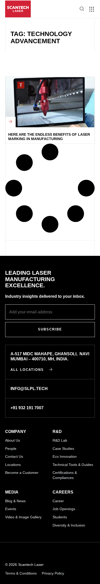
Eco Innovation (65, 456)
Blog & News (15, 501)
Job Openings (64, 509)
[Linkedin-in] (7, 552)
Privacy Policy (53, 573)
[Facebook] (45, 552)
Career (58, 501)
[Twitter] (57, 552)
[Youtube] (20, 552)
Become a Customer (21, 473)
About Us (12, 440)
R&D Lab (60, 440)
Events (10, 509)
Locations (13, 465)
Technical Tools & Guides (73, 465)
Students (60, 517)
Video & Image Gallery (23, 517)
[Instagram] (32, 552)
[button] (91, 9)
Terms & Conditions (21, 573)
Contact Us (14, 456)
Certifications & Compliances (65, 475)
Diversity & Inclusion (69, 525)
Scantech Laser (31, 565)
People (10, 448)
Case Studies (63, 448)
